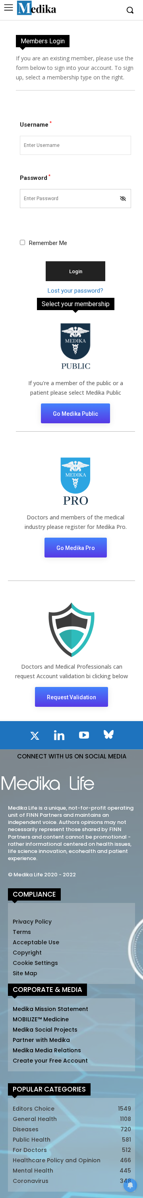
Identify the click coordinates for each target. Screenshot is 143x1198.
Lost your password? (75, 290)
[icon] (34, 737)
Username (36, 124)
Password (35, 177)
